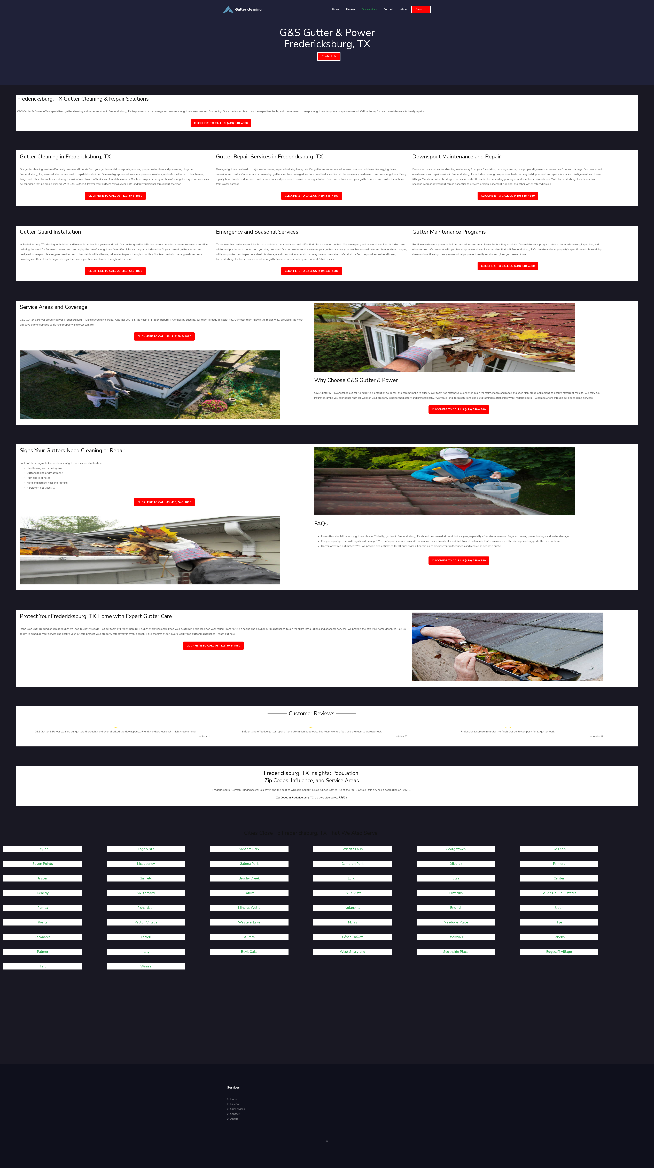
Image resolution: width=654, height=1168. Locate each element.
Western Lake (249, 922)
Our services (369, 9)
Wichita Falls (352, 849)
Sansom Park (249, 849)
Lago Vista (146, 849)
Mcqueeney (146, 863)
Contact (388, 9)
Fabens (559, 937)
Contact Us (421, 9)
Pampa (42, 907)
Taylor (43, 849)
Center (559, 878)
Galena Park (249, 863)
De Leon (559, 849)
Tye (559, 922)
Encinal (455, 907)
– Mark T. (401, 736)
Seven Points (43, 863)
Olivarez (455, 863)
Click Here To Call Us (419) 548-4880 (221, 123)
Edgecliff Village (559, 951)
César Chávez (352, 937)
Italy (145, 951)
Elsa (456, 878)
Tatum (249, 893)
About (404, 9)
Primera (559, 863)
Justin (559, 907)
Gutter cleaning (248, 9)
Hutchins (456, 893)
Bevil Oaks (249, 951)
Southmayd (146, 893)
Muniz (352, 922)
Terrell (146, 937)
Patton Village (146, 922)
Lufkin (352, 878)
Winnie (145, 966)
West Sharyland (352, 951)
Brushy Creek (249, 878)
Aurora (249, 937)
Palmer (42, 951)
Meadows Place (456, 922)
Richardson (145, 907)
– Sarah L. (205, 736)
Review (350, 9)
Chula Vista (352, 893)
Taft (43, 966)
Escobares (43, 937)
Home (335, 9)
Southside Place (455, 951)
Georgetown (456, 849)
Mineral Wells (249, 907)
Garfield (146, 878)
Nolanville (353, 907)
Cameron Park (352, 863)
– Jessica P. (596, 736)
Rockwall (456, 937)
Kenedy (43, 893)
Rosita (43, 922)
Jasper (43, 878)
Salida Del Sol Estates (559, 893)
